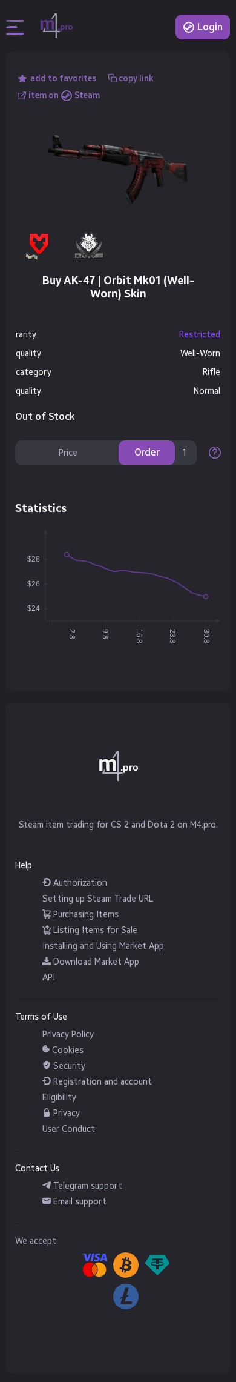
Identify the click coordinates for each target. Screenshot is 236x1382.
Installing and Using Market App (103, 946)
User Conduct (68, 1129)
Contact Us (37, 1168)
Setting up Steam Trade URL (97, 899)
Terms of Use (41, 1017)
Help (23, 865)
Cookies (67, 1050)
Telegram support (86, 1186)
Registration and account (101, 1082)
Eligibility (59, 1097)
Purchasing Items (85, 914)
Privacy (65, 1113)
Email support (79, 1202)
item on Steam (64, 95)
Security (68, 1066)
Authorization (79, 883)
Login (209, 27)
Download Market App (95, 962)
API (48, 977)
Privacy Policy (68, 1034)
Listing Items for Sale (94, 930)
